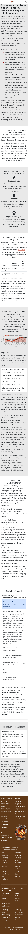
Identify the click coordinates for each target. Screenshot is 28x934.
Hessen (17, 893)
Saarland (17, 917)
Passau (4, 871)
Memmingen (6, 869)
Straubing (5, 858)
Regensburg (18, 855)
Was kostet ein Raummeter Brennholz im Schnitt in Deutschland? (11, 604)
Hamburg (18, 910)
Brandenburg (6, 915)
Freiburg (17, 866)
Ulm (3, 853)
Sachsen (17, 898)
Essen (16, 874)
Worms (17, 871)
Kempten (18, 860)
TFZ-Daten (21, 250)
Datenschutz (5, 835)
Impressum (4, 840)
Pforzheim (18, 853)
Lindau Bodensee (20, 869)
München (5, 855)
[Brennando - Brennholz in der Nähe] (14, 2)
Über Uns (4, 827)
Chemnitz (5, 860)
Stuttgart (4, 863)
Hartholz (17, 819)
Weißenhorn (5, 879)
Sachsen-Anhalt (6, 917)
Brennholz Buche (20, 816)
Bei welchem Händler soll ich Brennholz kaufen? (11, 664)
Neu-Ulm (17, 876)
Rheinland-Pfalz (20, 896)
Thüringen (5, 920)
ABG (2, 830)
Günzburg (18, 858)
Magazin (17, 809)
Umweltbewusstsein (7, 837)
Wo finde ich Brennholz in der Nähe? (11, 671)
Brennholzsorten (20, 806)
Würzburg (5, 866)
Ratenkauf (4, 801)
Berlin (17, 901)
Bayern (4, 898)
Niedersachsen (6, 906)
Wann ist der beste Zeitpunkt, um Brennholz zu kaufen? (12, 656)
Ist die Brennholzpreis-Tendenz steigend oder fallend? (12, 649)
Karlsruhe (18, 863)
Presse (3, 832)
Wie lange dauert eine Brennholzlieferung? (9, 678)
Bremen (17, 920)
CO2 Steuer (4, 821)
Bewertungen (5, 804)
